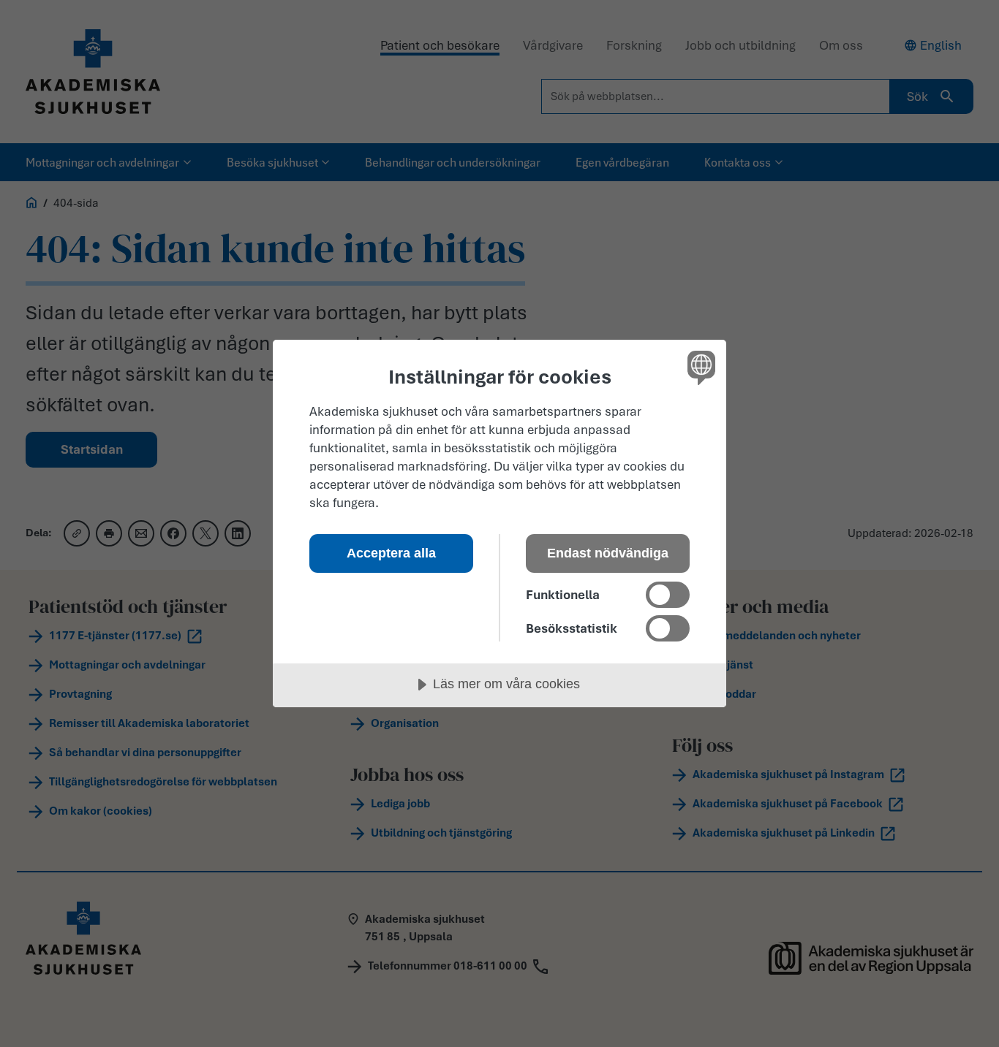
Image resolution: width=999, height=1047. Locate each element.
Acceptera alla (391, 553)
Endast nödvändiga (607, 553)
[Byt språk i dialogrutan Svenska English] (698, 367)
